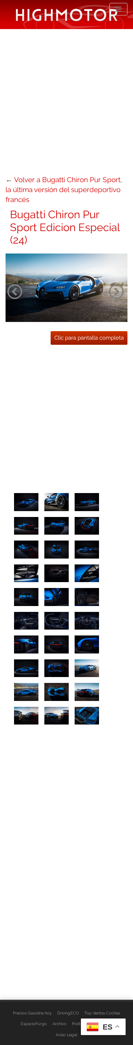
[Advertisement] (66, 101)
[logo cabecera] (66, 14)
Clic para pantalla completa (89, 337)
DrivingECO (68, 1013)
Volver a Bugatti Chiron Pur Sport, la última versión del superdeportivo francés (64, 189)
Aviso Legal (66, 1034)
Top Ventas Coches (102, 1013)
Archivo (59, 1023)
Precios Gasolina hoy (32, 1013)
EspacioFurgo (34, 1023)
